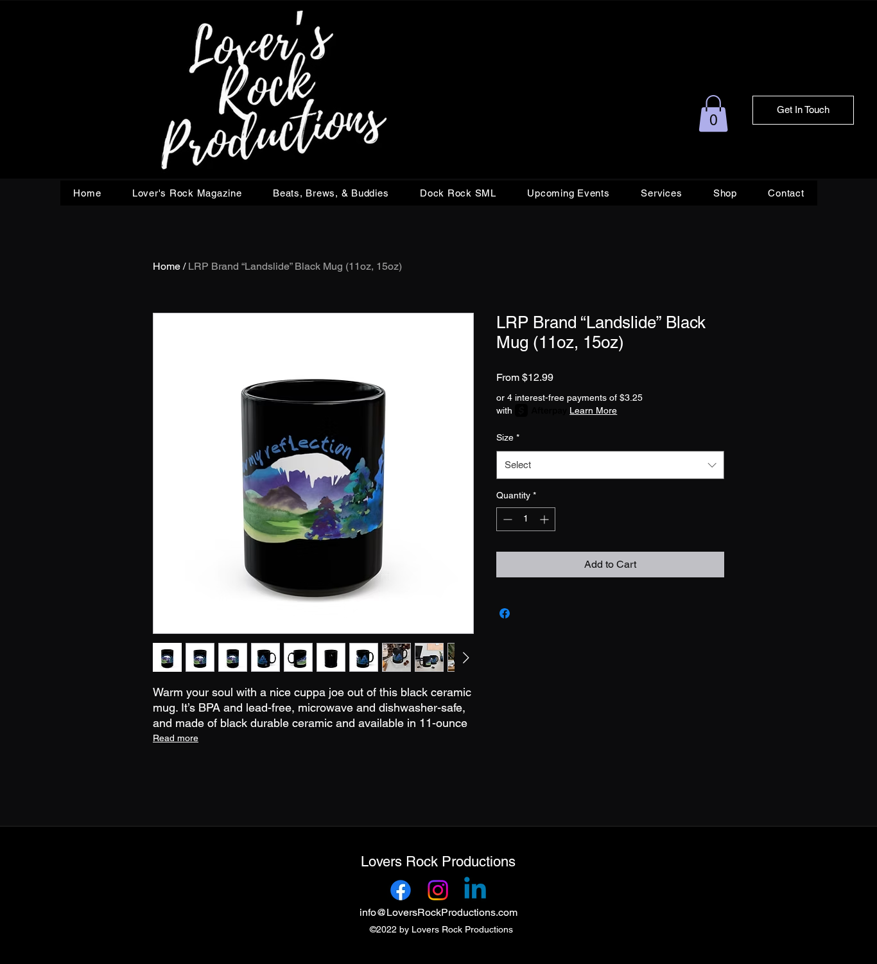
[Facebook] (400, 890)
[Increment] (545, 519)
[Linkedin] (475, 890)
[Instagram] (437, 890)
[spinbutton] (525, 519)
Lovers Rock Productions (438, 862)
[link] (713, 113)
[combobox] (610, 465)
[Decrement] (506, 519)
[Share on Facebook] (504, 613)
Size (507, 437)
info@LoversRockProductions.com (438, 912)
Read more (175, 738)
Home (166, 266)
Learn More (593, 410)
